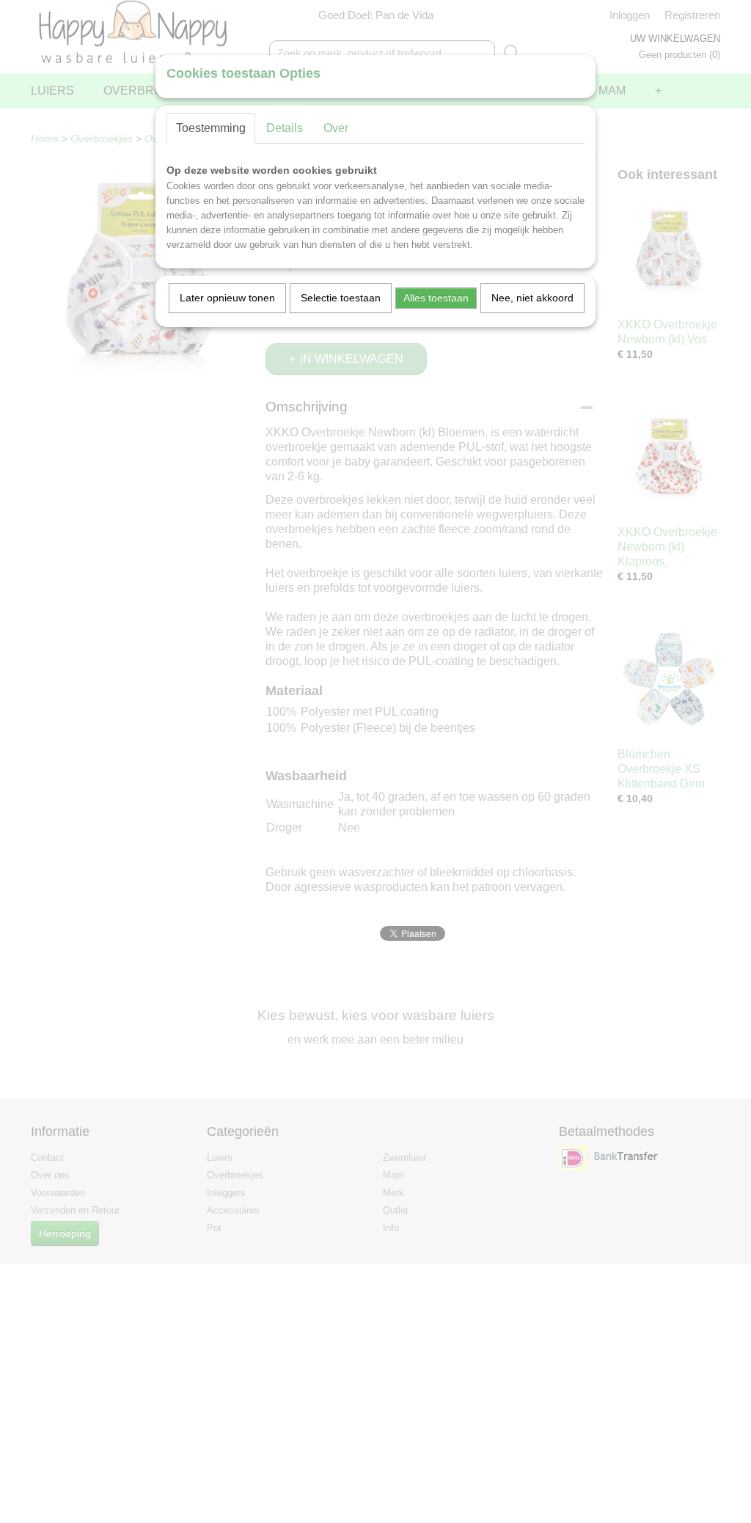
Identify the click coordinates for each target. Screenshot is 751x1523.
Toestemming (211, 128)
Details (284, 128)
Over (335, 128)
